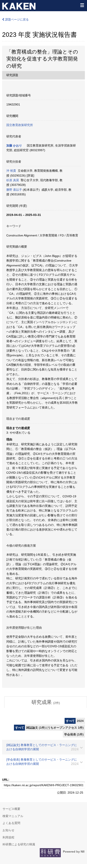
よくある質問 (11, 823)
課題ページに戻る (16, 19)
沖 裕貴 (11, 170)
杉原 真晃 (12, 180)
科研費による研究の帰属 (19, 844)
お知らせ (8, 830)
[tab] (45, 702)
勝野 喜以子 (14, 189)
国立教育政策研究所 (19, 125)
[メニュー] (82, 5)
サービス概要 (11, 809)
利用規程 (8, 837)
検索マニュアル (13, 816)
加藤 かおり (14, 145)
